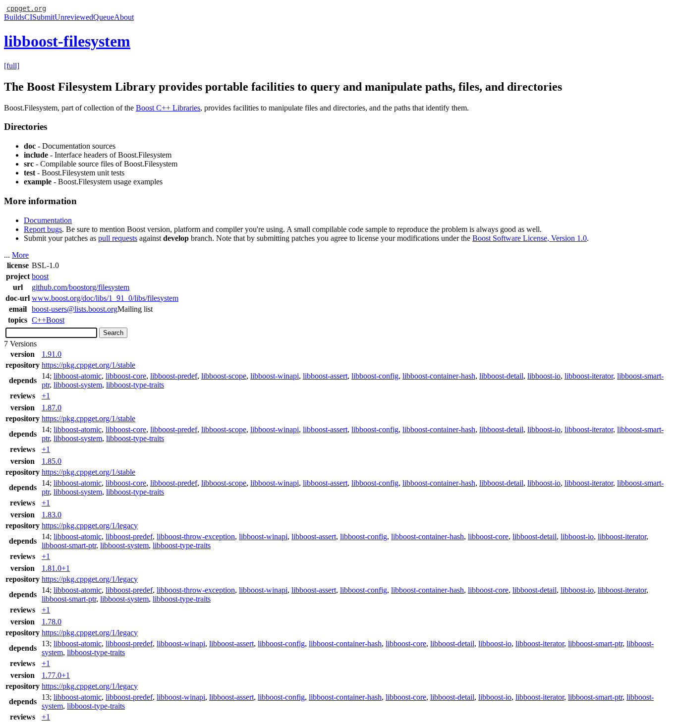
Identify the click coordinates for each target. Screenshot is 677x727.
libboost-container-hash (438, 376)
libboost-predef (173, 376)
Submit (43, 17)
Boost (55, 320)
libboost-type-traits (135, 385)
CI (28, 17)
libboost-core (126, 376)
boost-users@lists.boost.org (74, 309)
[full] (11, 65)
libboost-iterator (588, 376)
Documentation (48, 220)
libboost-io (544, 376)
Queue (103, 17)
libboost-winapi (274, 376)
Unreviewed (74, 17)
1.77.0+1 (56, 675)
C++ (39, 320)
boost (40, 276)
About (124, 17)
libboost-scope (223, 376)
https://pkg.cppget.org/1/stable (88, 365)
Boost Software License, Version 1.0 (529, 238)
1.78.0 (51, 621)
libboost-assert (325, 376)
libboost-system (78, 385)
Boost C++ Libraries (168, 108)
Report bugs (43, 229)
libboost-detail (501, 376)
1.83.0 (51, 514)
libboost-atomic (78, 376)
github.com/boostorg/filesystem (80, 287)
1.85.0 (51, 461)
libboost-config (374, 376)
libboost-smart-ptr (69, 545)
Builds (14, 17)
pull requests (117, 238)
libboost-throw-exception (196, 536)
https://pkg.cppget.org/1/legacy (90, 525)
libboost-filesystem (67, 41)
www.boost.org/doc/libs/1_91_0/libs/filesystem (105, 298)
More (20, 255)
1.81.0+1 (56, 568)
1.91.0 (51, 354)
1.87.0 (51, 407)
